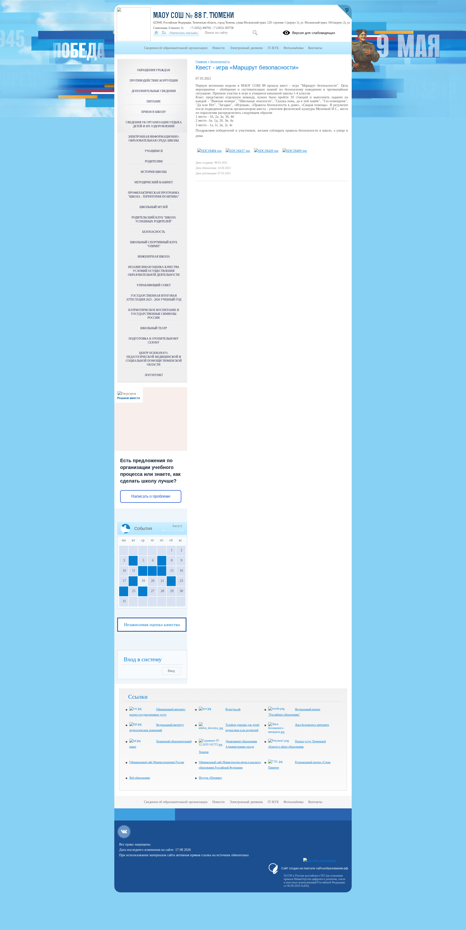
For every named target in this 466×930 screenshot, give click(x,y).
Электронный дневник (246, 48)
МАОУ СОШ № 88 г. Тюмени (193, 16)
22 (171, 581)
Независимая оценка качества (152, 624)
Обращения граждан (153, 70)
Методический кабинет (153, 182)
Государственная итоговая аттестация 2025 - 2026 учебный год (153, 297)
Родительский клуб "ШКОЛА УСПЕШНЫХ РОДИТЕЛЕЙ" (154, 219)
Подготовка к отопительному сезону (154, 340)
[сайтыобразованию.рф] (344, 12)
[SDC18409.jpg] (295, 151)
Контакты (315, 48)
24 (123, 591)
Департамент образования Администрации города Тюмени (228, 747)
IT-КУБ (273, 48)
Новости (218, 48)
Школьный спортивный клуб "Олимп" (153, 244)
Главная (202, 62)
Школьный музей (154, 207)
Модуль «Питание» (210, 777)
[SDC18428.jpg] (266, 151)
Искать (255, 32)
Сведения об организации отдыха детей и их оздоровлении (154, 124)
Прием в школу (153, 112)
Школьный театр (153, 328)
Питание (154, 101)
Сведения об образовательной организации (176, 48)
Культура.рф (233, 709)
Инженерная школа (154, 256)
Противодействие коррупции (154, 80)
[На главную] (156, 32)
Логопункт (154, 375)
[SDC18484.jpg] (209, 151)
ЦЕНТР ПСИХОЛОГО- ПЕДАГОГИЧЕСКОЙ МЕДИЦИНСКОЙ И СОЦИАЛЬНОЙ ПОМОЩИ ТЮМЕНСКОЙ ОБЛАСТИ (154, 358)
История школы (153, 172)
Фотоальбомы (293, 48)
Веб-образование (139, 777)
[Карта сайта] (163, 32)
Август (177, 526)
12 (142, 570)
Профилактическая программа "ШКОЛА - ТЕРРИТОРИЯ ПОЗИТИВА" (153, 194)
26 (142, 591)
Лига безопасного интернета (312, 725)
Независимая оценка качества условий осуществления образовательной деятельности (154, 270)
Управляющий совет (154, 285)
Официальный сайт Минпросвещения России (156, 762)
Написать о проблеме (150, 496)
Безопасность (220, 62)
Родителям (154, 161)
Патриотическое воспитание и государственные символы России (153, 313)
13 (152, 570)
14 (161, 570)
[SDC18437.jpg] (238, 151)
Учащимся (154, 151)
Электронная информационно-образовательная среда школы (153, 138)
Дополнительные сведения (154, 91)
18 (133, 581)
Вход (171, 671)
